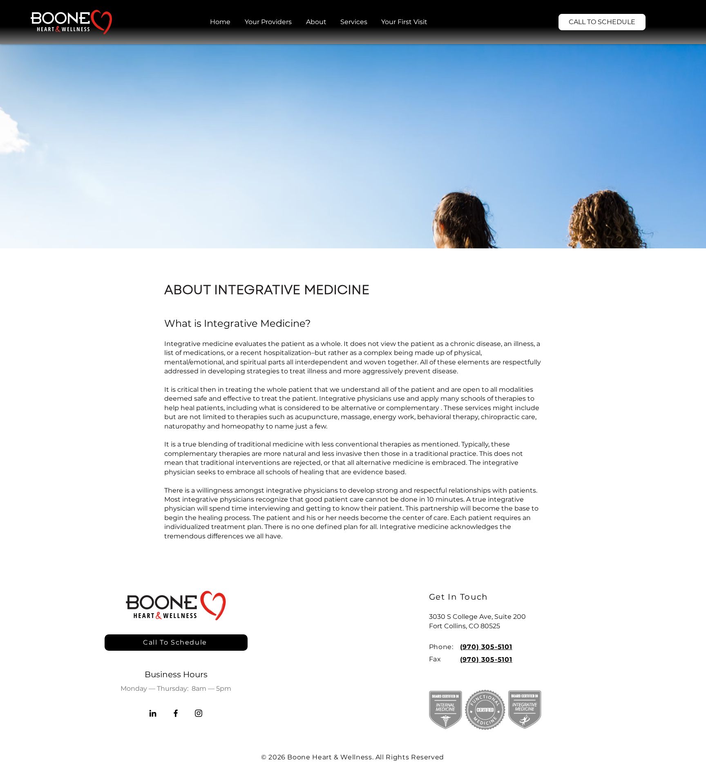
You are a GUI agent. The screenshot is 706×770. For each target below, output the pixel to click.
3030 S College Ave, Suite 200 (477, 616)
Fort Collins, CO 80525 (464, 626)
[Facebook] (176, 713)
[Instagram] (198, 713)
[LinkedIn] (153, 713)
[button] (316, 22)
